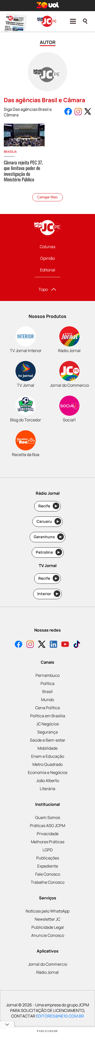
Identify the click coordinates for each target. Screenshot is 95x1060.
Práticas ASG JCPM (47, 825)
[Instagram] (30, 644)
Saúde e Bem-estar (47, 740)
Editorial (47, 270)
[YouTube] (65, 644)
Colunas (47, 246)
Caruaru (47, 521)
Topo (43, 289)
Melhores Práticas (47, 842)
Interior (47, 593)
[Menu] (73, 21)
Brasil (47, 691)
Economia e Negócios (47, 772)
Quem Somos (47, 817)
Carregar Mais (47, 197)
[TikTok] (77, 644)
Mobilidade (47, 748)
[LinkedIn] (53, 644)
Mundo (47, 699)
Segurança (47, 732)
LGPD (48, 850)
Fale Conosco (47, 874)
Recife (47, 506)
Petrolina (48, 552)
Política (47, 683)
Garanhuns (48, 536)
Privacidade (48, 833)
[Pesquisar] (85, 21)
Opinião (47, 258)
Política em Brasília (47, 716)
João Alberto (47, 780)
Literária (47, 788)
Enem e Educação (47, 756)
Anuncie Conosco (47, 935)
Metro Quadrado (47, 764)
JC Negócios (47, 724)
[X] (42, 644)
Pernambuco (47, 675)
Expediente (47, 866)
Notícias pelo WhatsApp (47, 911)
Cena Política (47, 707)
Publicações (47, 858)
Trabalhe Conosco (47, 882)
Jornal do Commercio (47, 964)
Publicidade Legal (47, 927)
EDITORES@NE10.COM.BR (60, 1016)
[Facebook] (18, 644)
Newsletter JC (47, 919)
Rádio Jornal (47, 972)
